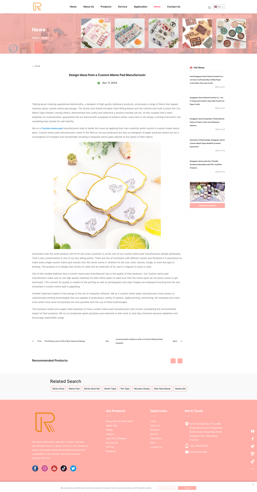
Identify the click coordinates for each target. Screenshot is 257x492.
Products (106, 6)
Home (73, 6)
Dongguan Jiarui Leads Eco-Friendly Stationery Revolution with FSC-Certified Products (206, 164)
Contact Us (173, 6)
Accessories (112, 442)
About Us (88, 6)
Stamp (109, 429)
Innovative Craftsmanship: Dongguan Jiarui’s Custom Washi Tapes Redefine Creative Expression (207, 143)
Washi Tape (112, 425)
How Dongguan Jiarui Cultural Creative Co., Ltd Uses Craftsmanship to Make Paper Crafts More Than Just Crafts (207, 79)
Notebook (111, 451)
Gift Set (110, 447)
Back (37, 66)
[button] (173, 360)
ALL (107, 341)
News (157, 6)
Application (140, 6)
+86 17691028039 (198, 446)
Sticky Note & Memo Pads (119, 421)
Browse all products (207, 205)
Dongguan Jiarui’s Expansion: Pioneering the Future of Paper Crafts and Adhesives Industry (207, 122)
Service (122, 6)
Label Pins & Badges (116, 438)
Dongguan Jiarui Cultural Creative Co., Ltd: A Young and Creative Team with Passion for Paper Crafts (207, 101)
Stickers (110, 434)
